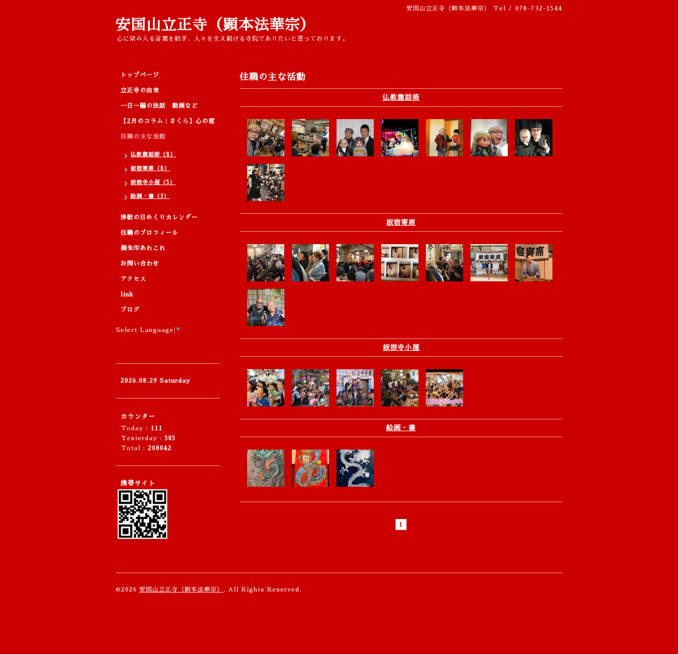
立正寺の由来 (140, 90)
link (127, 294)
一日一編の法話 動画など (159, 106)
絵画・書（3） (150, 196)
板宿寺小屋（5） (153, 182)
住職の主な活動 (143, 136)
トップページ (140, 75)
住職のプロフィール (150, 233)
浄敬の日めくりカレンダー (159, 217)
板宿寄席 (401, 222)
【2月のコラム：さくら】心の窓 (168, 121)
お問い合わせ (140, 263)
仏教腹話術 (401, 97)
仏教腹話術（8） (153, 154)
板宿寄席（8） (150, 168)
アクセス (133, 279)
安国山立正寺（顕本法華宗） (216, 24)
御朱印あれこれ (143, 248)
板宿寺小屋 (401, 347)
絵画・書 (401, 427)
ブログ (130, 310)
